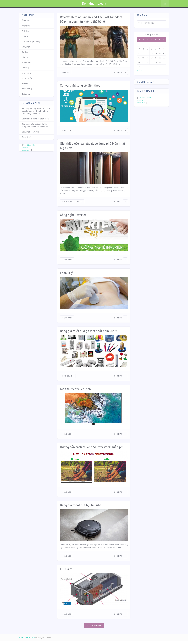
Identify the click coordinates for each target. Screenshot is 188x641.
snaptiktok (26, 150)
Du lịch (25, 52)
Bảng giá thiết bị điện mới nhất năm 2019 (88, 331)
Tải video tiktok (29, 145)
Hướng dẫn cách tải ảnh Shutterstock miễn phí (91, 447)
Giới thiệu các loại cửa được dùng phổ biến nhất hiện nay (92, 146)
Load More (95, 625)
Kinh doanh (67, 376)
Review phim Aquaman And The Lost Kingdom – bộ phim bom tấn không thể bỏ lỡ (92, 19)
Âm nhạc (26, 20)
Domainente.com (94, 4)
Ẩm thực (26, 26)
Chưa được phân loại (72, 202)
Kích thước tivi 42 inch (75, 389)
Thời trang (27, 88)
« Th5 (139, 70)
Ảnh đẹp (25, 31)
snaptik (25, 147)
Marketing (26, 73)
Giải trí (65, 72)
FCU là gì (66, 569)
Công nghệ (67, 130)
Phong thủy (27, 78)
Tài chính (26, 83)
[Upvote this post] (125, 72)
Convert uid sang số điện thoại (80, 85)
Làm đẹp (26, 68)
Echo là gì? (67, 273)
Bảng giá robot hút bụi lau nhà (80, 505)
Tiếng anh (67, 260)
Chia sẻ (25, 36)
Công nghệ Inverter (73, 215)
